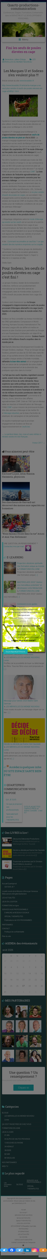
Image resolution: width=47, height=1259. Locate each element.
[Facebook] (12, 1250)
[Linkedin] (27, 1250)
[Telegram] (4, 1250)
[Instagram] (35, 1250)
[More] (43, 1250)
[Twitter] (20, 1250)
